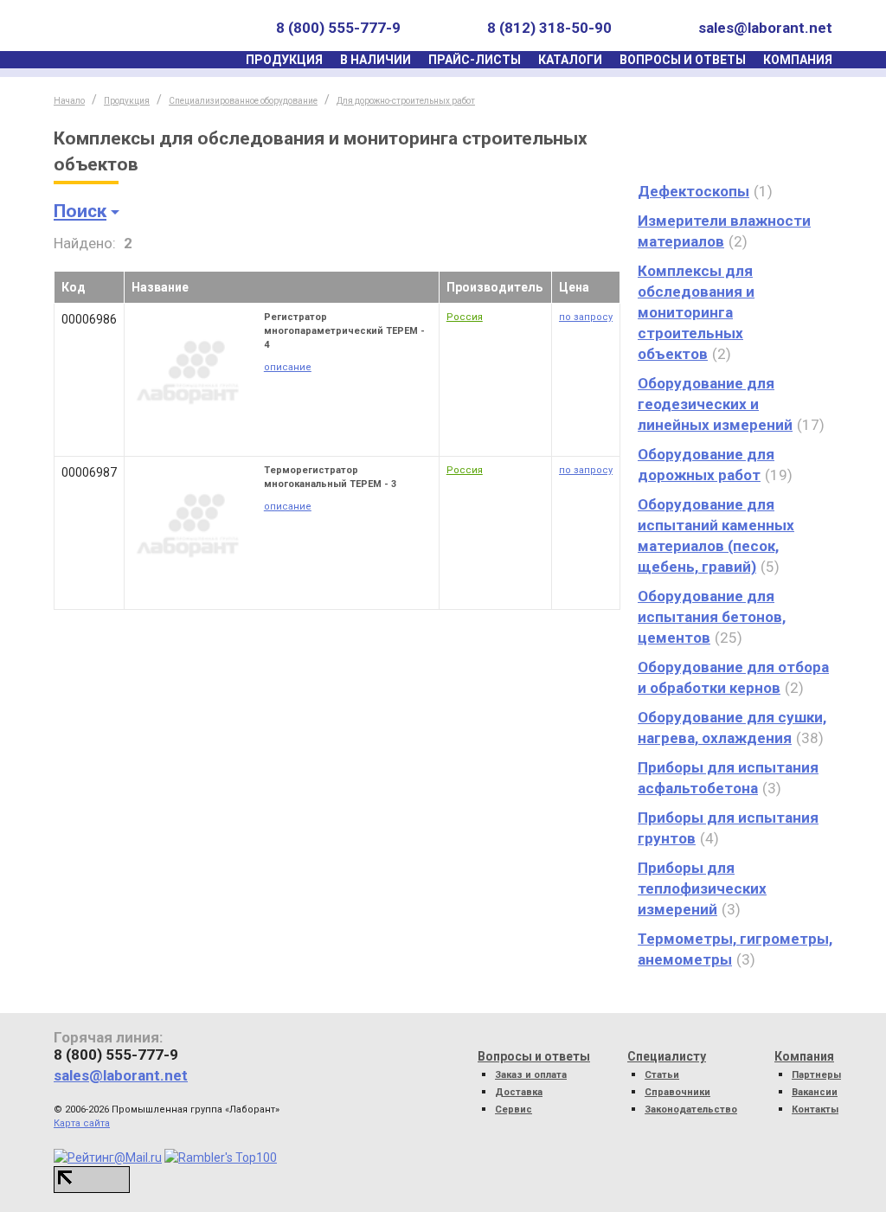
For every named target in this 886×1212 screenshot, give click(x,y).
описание (287, 367)
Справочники (677, 1092)
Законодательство (691, 1109)
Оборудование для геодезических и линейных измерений (715, 404)
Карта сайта (82, 1123)
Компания (797, 60)
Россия (464, 317)
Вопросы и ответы (683, 60)
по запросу (586, 317)
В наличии (375, 60)
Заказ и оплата (531, 1075)
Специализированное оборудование (243, 101)
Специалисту (666, 1056)
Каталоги (570, 60)
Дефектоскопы (693, 191)
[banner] (134, 28)
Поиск (80, 211)
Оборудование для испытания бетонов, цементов (712, 616)
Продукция (284, 60)
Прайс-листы (474, 60)
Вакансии (815, 1092)
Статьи (662, 1075)
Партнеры (816, 1075)
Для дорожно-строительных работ (406, 101)
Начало (69, 101)
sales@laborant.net (765, 27)
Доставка (519, 1092)
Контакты (815, 1109)
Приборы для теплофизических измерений (702, 888)
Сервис (513, 1109)
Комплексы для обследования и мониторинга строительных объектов (696, 312)
